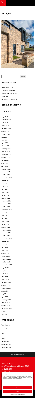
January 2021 (5, 227)
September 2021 (6, 209)
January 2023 (5, 172)
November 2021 (6, 204)
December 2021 (6, 201)
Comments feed (6, 344)
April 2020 (4, 247)
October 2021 (5, 207)
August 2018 (5, 291)
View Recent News (17, 354)
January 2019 (5, 285)
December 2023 (6, 154)
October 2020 (5, 236)
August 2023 (5, 160)
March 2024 (5, 146)
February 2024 (6, 148)
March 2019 (5, 279)
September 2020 (6, 239)
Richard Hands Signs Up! (9, 93)
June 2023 (4, 163)
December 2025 (6, 119)
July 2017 (4, 311)
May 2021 (4, 215)
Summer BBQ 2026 (7, 87)
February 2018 (6, 300)
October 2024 (5, 134)
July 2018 (4, 294)
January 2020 (5, 253)
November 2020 (6, 233)
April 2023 (4, 166)
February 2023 (6, 169)
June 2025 (4, 122)
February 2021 (6, 224)
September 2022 (6, 178)
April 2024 (4, 143)
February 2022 (6, 195)
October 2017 (5, 305)
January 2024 (5, 151)
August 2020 (5, 241)
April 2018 (4, 297)
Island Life (4, 96)
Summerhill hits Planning (9, 99)
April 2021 (4, 218)
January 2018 (5, 302)
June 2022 (4, 186)
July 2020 (4, 244)
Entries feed (5, 341)
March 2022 (5, 192)
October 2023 (5, 157)
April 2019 (4, 276)
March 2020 (5, 250)
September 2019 (6, 265)
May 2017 (4, 314)
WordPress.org (6, 347)
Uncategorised (5, 328)
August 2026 (5, 117)
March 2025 (5, 125)
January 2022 (5, 198)
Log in (3, 338)
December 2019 (6, 256)
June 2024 (4, 140)
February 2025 (6, 128)
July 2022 (4, 183)
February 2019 (6, 282)
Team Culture (5, 325)
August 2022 (5, 180)
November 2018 (6, 288)
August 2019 (5, 268)
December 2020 (6, 230)
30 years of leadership (8, 90)
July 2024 (4, 137)
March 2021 (5, 221)
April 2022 (4, 189)
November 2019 (6, 259)
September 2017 (6, 308)
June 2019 (4, 273)
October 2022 (5, 175)
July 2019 (4, 270)
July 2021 (4, 212)
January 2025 (5, 131)
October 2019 (5, 262)
